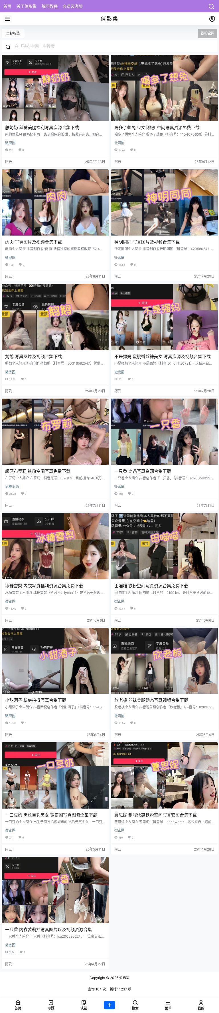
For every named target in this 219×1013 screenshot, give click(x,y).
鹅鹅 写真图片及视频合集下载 (33, 356)
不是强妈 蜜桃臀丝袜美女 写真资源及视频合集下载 (162, 356)
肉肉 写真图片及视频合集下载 (33, 242)
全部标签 (13, 33)
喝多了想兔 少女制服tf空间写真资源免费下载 (157, 127)
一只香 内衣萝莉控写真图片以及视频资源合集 (48, 929)
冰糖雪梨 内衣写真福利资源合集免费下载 (44, 585)
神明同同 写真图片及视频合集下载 (147, 242)
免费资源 (12, 487)
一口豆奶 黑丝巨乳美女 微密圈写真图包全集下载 (51, 815)
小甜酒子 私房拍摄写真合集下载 (35, 700)
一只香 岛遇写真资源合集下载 (142, 471)
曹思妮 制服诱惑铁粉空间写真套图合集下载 (155, 815)
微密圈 (10, 143)
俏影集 (123, 978)
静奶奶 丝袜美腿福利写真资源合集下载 (42, 127)
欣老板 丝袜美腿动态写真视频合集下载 (151, 700)
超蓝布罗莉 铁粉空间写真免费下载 (37, 471)
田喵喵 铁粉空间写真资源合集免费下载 (151, 585)
